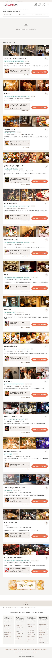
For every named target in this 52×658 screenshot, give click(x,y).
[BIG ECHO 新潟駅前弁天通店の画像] (26, 408)
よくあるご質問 (34, 652)
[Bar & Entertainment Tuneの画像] (26, 443)
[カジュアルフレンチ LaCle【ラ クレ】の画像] (26, 50)
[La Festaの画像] (26, 85)
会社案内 (6, 649)
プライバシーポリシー (22, 649)
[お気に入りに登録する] (46, 58)
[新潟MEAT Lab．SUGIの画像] (26, 231)
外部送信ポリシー (30, 649)
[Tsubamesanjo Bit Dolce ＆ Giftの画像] (26, 479)
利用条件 (15, 649)
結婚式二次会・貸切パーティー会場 (26, 607)
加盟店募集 (45, 649)
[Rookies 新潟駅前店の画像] (26, 338)
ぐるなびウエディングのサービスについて (22, 652)
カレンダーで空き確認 (40, 72)
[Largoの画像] (26, 266)
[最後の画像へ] (47, 50)
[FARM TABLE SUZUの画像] (26, 195)
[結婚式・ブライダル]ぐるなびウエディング (10, 607)
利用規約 (10, 649)
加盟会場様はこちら (38, 649)
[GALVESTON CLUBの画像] (26, 514)
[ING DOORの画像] (26, 301)
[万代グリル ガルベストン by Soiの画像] (26, 157)
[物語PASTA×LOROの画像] (26, 121)
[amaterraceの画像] (26, 373)
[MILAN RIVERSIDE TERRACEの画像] (26, 549)
